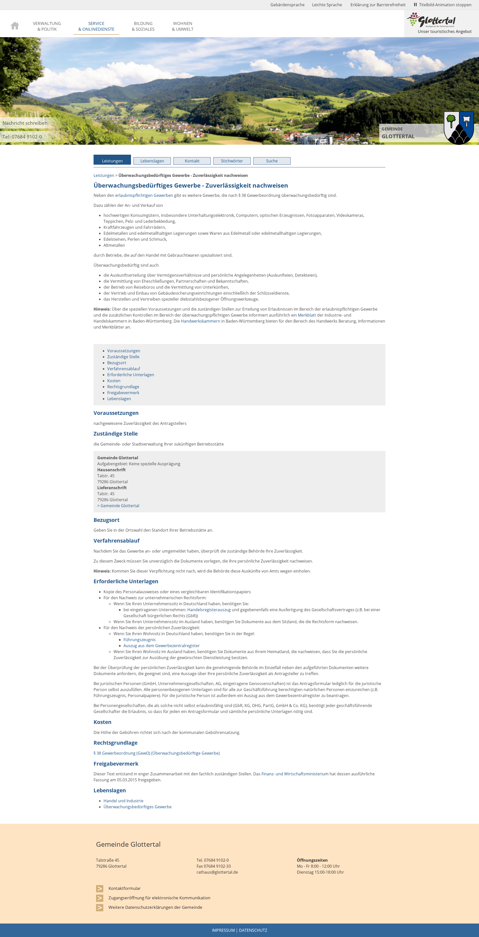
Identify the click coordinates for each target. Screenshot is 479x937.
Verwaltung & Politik (47, 26)
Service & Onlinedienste (96, 26)
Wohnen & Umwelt (182, 26)
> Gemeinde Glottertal (118, 505)
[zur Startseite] (14, 25)
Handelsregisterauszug (209, 609)
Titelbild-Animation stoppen (445, 4)
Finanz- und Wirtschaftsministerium (295, 774)
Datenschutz (253, 930)
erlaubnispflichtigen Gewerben (144, 195)
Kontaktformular (125, 888)
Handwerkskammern (200, 321)
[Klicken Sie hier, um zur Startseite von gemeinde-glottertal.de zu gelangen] (459, 143)
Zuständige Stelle (123, 356)
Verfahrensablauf (123, 368)
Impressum (223, 930)
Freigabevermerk (123, 392)
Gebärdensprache (287, 4)
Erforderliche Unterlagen (130, 374)
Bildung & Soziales (143, 26)
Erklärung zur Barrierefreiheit (378, 4)
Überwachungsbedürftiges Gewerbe (138, 807)
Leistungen (112, 161)
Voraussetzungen (123, 350)
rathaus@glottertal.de (217, 872)
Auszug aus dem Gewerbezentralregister (161, 645)
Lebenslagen (152, 161)
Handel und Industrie (123, 801)
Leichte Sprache (327, 4)
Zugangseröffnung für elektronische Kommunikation (159, 898)
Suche (272, 161)
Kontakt (192, 161)
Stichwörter (232, 161)
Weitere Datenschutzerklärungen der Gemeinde (155, 907)
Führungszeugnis (139, 639)
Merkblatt (307, 315)
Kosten (113, 380)
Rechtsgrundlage (123, 386)
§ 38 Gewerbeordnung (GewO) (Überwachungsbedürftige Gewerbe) (157, 753)
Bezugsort (116, 362)
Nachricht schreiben (25, 123)
